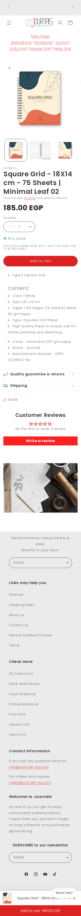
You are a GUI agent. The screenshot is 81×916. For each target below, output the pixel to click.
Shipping (30, 198)
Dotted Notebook (24, 704)
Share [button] (13, 399)
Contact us (18, 625)
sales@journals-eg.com (30, 782)
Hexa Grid (62, 48)
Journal (61, 42)
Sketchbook (21, 42)
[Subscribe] (67, 563)
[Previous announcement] (8, 7)
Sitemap (16, 594)
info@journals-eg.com (29, 767)
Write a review (40, 440)
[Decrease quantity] (65, 898)
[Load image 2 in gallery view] (40, 150)
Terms (14, 645)
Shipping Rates (22, 605)
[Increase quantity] (74, 898)
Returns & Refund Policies (30, 635)
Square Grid (40, 48)
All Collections (21, 673)
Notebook (43, 42)
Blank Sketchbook (24, 683)
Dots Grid (18, 48)
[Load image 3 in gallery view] (65, 150)
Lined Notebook (22, 694)
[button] (9, 23)
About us (17, 615)
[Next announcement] (73, 7)
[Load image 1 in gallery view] (15, 150)
